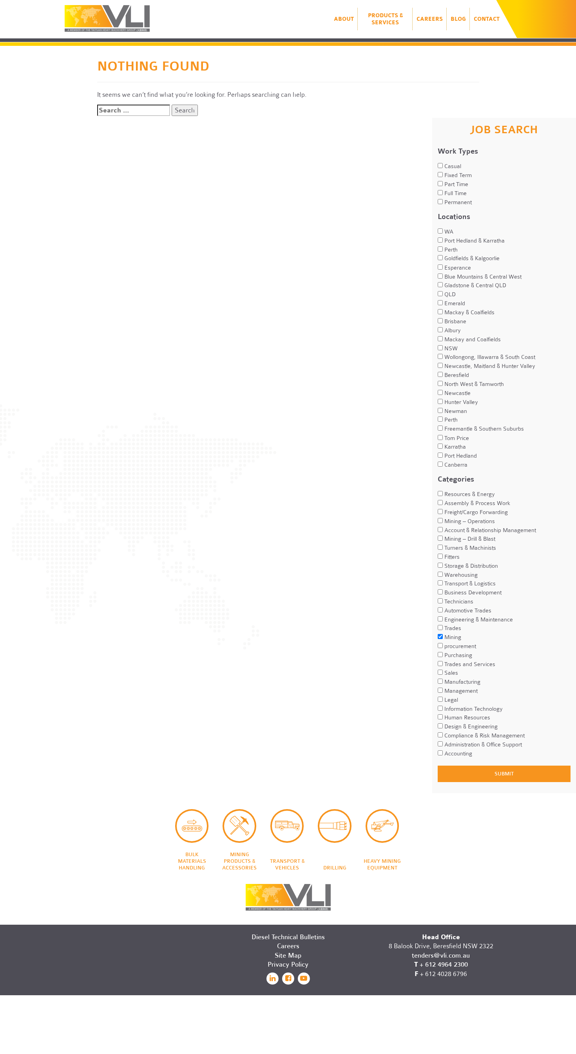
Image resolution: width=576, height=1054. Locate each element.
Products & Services (385, 19)
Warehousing (460, 574)
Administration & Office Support (482, 744)
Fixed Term (457, 175)
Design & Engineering (470, 726)
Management (460, 690)
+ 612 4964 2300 (444, 964)
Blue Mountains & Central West (482, 276)
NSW (450, 348)
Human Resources (466, 717)
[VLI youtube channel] (304, 978)
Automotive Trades (467, 610)
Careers (430, 19)
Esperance (457, 267)
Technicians (458, 601)
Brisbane (454, 321)
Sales (450, 672)
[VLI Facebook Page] (288, 978)
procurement (459, 646)
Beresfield (456, 374)
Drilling (334, 826)
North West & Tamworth (473, 384)
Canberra (455, 464)
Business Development (472, 592)
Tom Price (456, 438)
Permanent (457, 202)
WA (448, 231)
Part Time (455, 184)
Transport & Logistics (469, 583)
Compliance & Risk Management (484, 735)
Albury (452, 330)
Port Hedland (460, 455)
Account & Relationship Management (489, 530)
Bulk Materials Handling (192, 826)
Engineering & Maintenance (478, 619)
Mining (452, 637)
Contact (487, 19)
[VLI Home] (288, 890)
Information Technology (473, 708)
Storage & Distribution (470, 565)
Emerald (454, 303)
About (344, 19)
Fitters (451, 556)
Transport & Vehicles (287, 826)
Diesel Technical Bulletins (288, 937)
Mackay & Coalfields (468, 312)
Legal (450, 699)
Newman (455, 411)
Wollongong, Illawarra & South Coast (489, 356)
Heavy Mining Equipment (382, 826)
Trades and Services (469, 664)
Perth (450, 249)
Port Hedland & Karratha (474, 240)
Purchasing (457, 655)
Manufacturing (461, 681)
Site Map (288, 955)
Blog (458, 19)
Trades (452, 628)
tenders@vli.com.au (441, 955)
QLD (449, 294)
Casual (452, 166)
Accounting (457, 753)
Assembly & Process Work (476, 503)
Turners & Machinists (469, 547)
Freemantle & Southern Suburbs (483, 428)
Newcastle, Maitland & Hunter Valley (489, 365)
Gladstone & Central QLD (474, 285)
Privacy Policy (288, 964)
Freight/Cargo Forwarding (475, 512)
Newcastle (457, 393)
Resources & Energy (469, 494)
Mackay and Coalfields (472, 339)
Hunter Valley (460, 402)
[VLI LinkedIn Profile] (272, 978)
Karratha (454, 446)
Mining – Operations (469, 521)
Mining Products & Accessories (239, 826)
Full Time (455, 193)
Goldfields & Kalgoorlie (471, 258)
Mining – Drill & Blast (469, 538)
